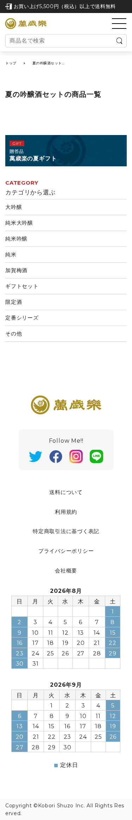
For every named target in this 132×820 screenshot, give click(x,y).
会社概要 (66, 570)
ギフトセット (22, 286)
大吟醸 (13, 207)
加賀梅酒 (16, 270)
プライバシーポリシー (66, 550)
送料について (66, 492)
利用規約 (66, 511)
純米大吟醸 (19, 222)
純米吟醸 (16, 238)
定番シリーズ (22, 317)
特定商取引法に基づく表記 (66, 531)
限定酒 (13, 302)
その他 (13, 333)
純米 (11, 254)
